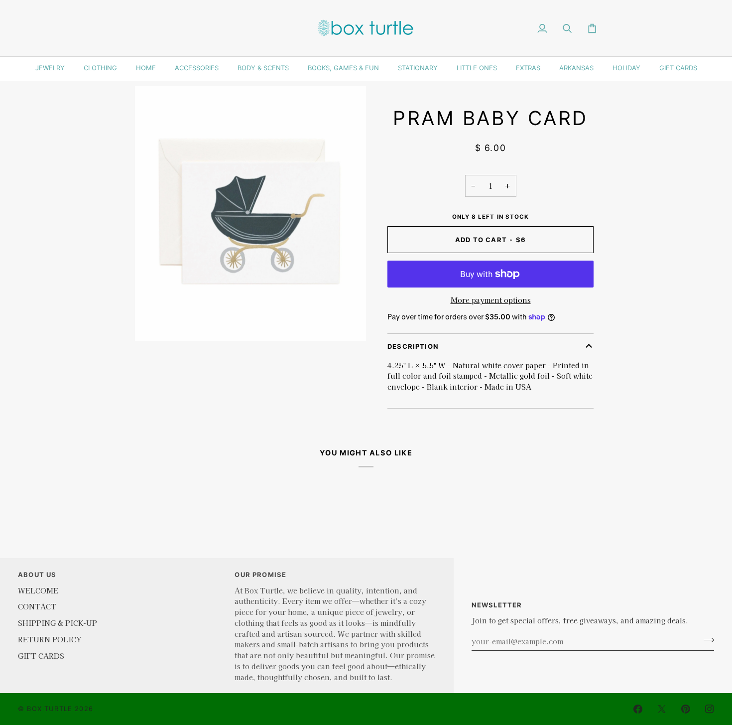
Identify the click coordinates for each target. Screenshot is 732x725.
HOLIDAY (626, 68)
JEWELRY (50, 68)
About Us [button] (37, 575)
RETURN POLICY (49, 639)
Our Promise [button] (260, 575)
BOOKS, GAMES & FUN (343, 68)
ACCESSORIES (197, 68)
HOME (146, 68)
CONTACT (37, 606)
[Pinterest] (685, 709)
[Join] (706, 640)
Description (413, 346)
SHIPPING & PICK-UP (57, 622)
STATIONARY (418, 68)
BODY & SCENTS (263, 68)
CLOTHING (100, 68)
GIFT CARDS (678, 68)
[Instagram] (709, 709)
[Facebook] (637, 709)
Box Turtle (49, 709)
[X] (661, 709)
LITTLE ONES (477, 68)
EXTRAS (528, 68)
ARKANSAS (576, 68)
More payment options (491, 299)
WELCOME (38, 590)
